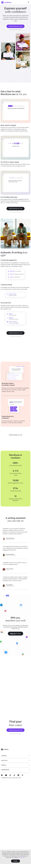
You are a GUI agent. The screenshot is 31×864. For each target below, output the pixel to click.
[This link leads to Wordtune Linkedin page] (18, 775)
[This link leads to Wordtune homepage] (4, 749)
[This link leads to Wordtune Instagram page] (10, 775)
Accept (15, 861)
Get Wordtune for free (15, 26)
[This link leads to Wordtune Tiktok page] (14, 775)
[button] (28, 2)
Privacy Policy (21, 857)
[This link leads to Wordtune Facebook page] (2, 775)
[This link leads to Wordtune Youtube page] (6, 775)
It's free (15, 633)
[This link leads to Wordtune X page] (22, 775)
